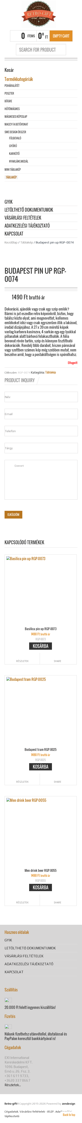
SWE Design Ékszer (15, 132)
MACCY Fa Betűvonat (16, 124)
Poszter (9, 93)
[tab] (22, 380)
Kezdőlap (11, 242)
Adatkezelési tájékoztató (27, 226)
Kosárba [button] (40, 646)
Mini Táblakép (13, 169)
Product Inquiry (20, 380)
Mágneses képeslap (16, 116)
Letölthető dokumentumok (29, 210)
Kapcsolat (14, 234)
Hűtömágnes (12, 109)
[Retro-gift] (39, 14)
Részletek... (13, 1085)
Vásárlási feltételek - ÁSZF (37, 1111)
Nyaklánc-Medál (18, 161)
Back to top (69, 1115)
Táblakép (26, 242)
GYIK (9, 202)
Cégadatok (11, 1111)
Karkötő (14, 153)
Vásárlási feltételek (23, 218)
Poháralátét (12, 86)
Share (57, 661)
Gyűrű (13, 146)
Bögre (8, 101)
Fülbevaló (15, 138)
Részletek (22, 661)
